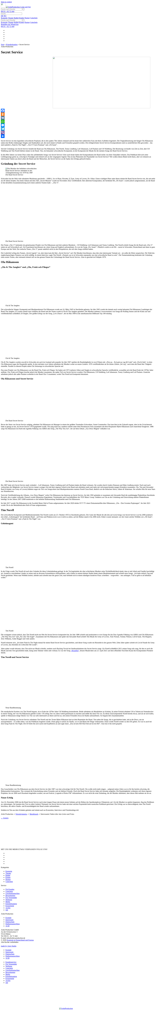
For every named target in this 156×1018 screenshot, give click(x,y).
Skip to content (6, 2)
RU (5, 16)
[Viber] (78, 132)
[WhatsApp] (78, 121)
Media (7, 902)
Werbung (8, 900)
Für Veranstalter (11, 898)
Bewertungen (10, 895)
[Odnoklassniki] (78, 114)
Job (6, 910)
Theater (10, 18)
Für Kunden (9, 889)
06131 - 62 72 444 (7, 11)
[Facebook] (78, 110)
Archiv (8, 908)
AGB (7, 926)
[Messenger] (78, 125)
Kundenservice (10, 962)
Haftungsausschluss (12, 924)
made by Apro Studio (8, 946)
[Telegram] (78, 129)
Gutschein (33, 18)
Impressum (9, 920)
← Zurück (4, 818)
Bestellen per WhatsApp (10, 24)
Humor (27, 18)
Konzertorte (9, 906)
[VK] (78, 118)
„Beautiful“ (75, 651)
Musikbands (34, 814)
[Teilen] (78, 136)
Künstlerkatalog (11, 44)
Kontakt (8, 918)
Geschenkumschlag (12, 893)
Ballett (16, 18)
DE (2, 16)
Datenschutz (9, 922)
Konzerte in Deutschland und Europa (20, 940)
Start (2, 44)
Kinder (21, 18)
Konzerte (4, 18)
